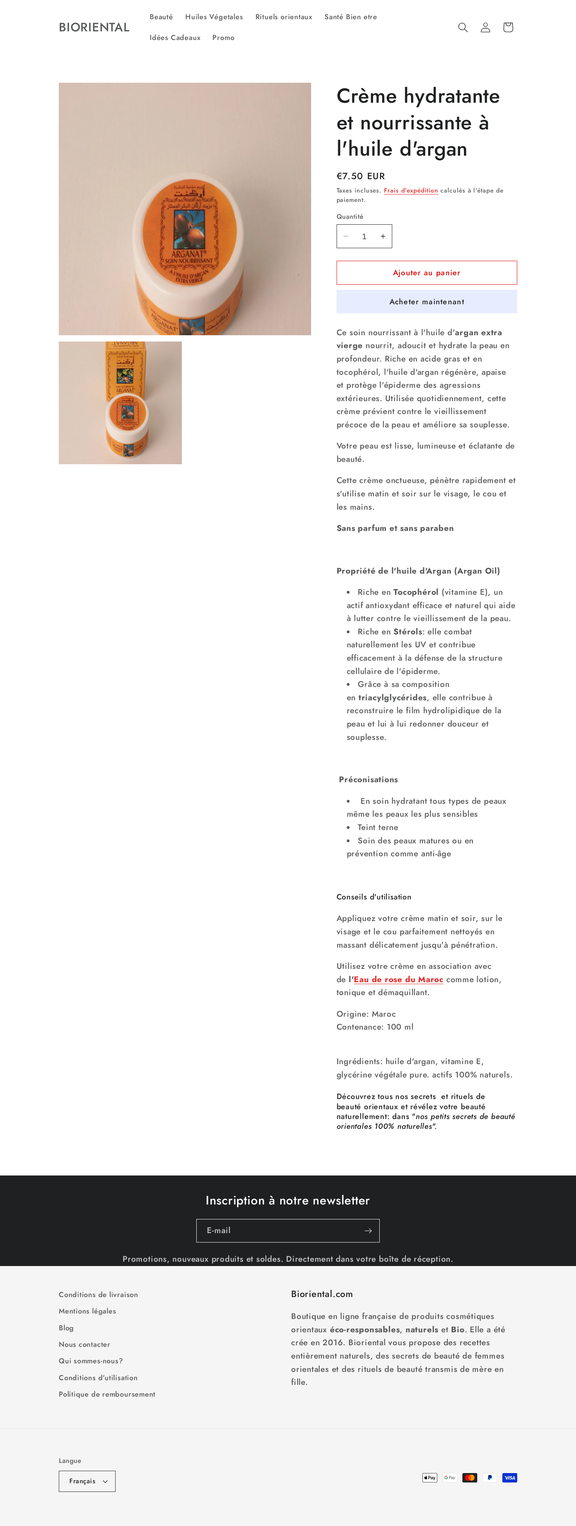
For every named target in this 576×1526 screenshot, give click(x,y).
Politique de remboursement (107, 1394)
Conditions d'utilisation (98, 1378)
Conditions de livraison (98, 1295)
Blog (66, 1328)
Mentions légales (87, 1311)
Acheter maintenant (426, 301)
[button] (463, 27)
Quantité (350, 216)
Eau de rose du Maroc (399, 979)
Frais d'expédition (411, 190)
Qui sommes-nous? (91, 1361)
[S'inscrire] (368, 1231)
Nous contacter (84, 1344)
